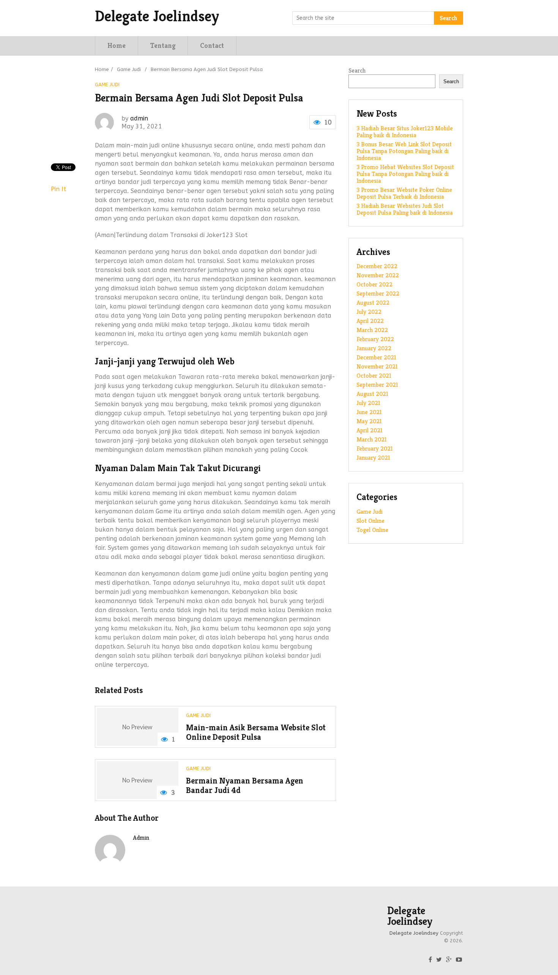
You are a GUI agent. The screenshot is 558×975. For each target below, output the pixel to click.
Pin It (58, 189)
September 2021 (377, 385)
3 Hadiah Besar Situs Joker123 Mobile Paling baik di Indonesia (404, 131)
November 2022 (377, 275)
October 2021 (373, 376)
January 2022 (373, 348)
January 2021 (373, 458)
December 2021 (376, 357)
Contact (212, 45)
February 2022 (375, 339)
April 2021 (369, 430)
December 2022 (376, 266)
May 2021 (369, 421)
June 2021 (369, 412)
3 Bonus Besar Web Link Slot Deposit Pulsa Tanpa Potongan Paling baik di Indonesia (404, 151)
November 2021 (377, 366)
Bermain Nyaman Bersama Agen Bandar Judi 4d (244, 785)
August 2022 (372, 303)
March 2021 (371, 439)
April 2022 (370, 321)
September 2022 (377, 294)
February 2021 (374, 449)
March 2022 (372, 330)
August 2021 (372, 394)
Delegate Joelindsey (157, 16)
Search (448, 18)
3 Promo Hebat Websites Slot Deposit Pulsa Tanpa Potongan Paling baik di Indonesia (405, 174)
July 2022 (368, 312)
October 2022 (374, 284)
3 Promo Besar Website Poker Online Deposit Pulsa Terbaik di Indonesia (404, 193)
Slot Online (370, 521)
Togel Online (372, 530)
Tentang (162, 45)
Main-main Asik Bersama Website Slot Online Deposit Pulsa (256, 732)
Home (116, 45)
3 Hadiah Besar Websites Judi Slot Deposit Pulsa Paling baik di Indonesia (404, 209)
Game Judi (129, 69)
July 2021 (368, 403)
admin (139, 118)
